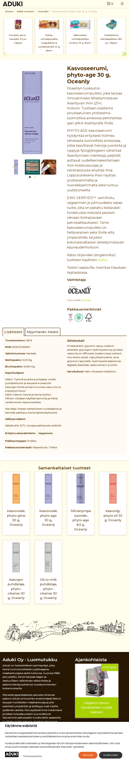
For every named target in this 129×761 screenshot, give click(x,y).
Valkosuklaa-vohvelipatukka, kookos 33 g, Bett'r (80, 39)
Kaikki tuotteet (25, 11)
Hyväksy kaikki (110, 754)
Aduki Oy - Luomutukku (30, 659)
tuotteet (86, 300)
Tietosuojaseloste (32, 756)
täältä (102, 260)
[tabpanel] (32, 167)
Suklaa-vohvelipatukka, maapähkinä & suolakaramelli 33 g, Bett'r (49, 43)
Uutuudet (43, 11)
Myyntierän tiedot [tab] (42, 332)
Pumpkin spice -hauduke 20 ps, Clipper (18, 39)
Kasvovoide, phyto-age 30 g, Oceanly (48, 518)
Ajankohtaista (91, 659)
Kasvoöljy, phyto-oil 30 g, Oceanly (112, 515)
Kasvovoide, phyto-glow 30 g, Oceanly (16, 518)
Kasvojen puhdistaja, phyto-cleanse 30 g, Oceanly (16, 589)
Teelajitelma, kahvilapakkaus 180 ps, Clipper (111, 39)
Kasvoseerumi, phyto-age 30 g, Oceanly (74, 11)
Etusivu (9, 11)
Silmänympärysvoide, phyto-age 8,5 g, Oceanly (81, 520)
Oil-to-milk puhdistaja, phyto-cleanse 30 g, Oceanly (48, 589)
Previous (5, 54)
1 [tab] (29, 177)
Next (123, 54)
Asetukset (88, 754)
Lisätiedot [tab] (13, 332)
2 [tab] (34, 177)
